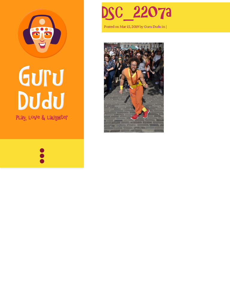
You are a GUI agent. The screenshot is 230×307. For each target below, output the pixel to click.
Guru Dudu (152, 26)
